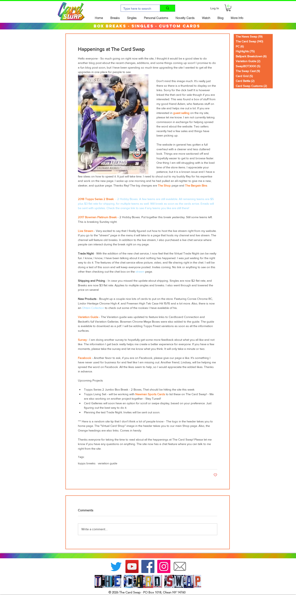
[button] (228, 8)
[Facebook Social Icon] (147, 566)
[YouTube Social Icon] (132, 566)
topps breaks (86, 463)
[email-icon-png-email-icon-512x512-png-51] (179, 566)
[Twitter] (116, 566)
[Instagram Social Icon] (163, 566)
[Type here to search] (167, 8)
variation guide (107, 463)
